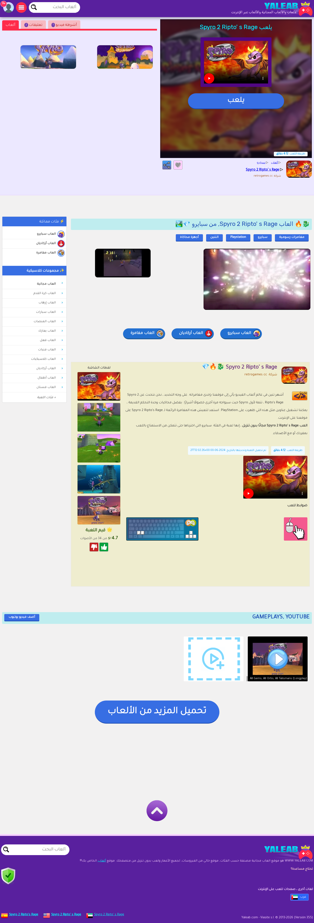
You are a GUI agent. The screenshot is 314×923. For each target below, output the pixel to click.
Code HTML (302, 396)
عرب (303, 897)
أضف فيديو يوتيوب (22, 617)
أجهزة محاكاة (189, 237)
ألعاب (10, 25)
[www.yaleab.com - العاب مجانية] (284, 851)
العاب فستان (46, 387)
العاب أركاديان (46, 243)
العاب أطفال (47, 378)
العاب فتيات (47, 350)
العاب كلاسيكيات (43, 359)
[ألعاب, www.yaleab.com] (284, 8)
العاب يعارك (47, 331)
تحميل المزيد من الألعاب (157, 712)
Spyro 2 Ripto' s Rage (109, 915)
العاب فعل (48, 340)
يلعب (236, 101)
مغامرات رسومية (291, 237)
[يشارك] (166, 165)
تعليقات (34, 25)
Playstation (238, 237)
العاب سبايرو (46, 234)
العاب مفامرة (46, 253)
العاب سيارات (46, 312)
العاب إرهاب (47, 303)
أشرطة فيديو (65, 25)
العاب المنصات (45, 321)
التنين (214, 237)
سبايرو (262, 237)
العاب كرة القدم (44, 293)
